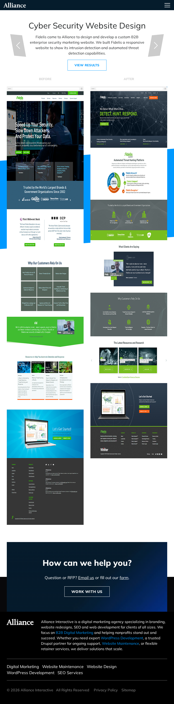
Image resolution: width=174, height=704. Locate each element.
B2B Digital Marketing (74, 632)
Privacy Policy (106, 690)
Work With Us (87, 591)
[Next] (156, 45)
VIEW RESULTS (87, 65)
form (124, 577)
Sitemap (128, 690)
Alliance (20, 623)
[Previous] (18, 45)
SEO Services (70, 672)
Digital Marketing (23, 666)
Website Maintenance (120, 643)
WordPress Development (122, 638)
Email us (86, 577)
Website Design (102, 666)
